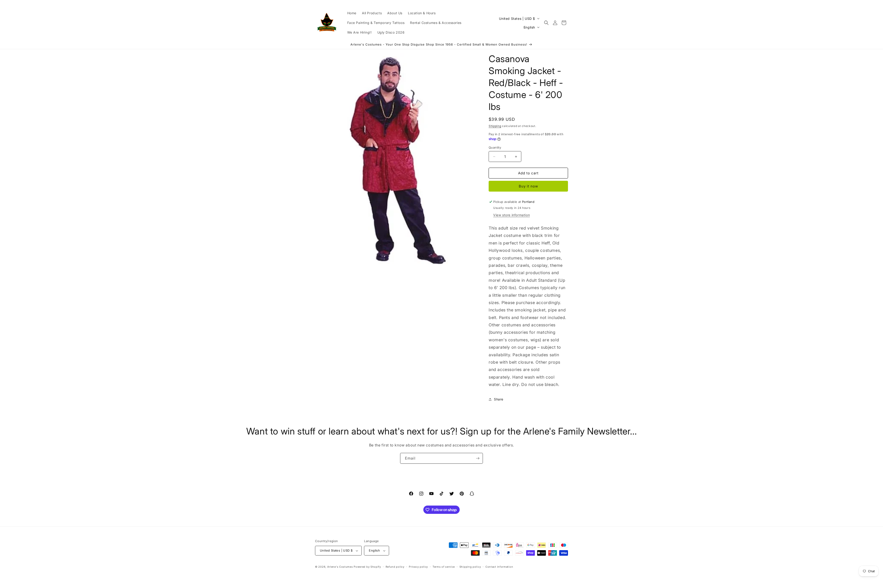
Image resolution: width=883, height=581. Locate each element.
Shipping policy (470, 566)
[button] (546, 23)
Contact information (499, 566)
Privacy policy (418, 566)
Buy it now (528, 186)
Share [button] (498, 399)
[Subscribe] (478, 458)
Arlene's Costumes (340, 566)
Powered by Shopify (367, 566)
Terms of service (444, 566)
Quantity (495, 147)
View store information (511, 215)
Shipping (495, 126)
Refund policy (395, 566)
